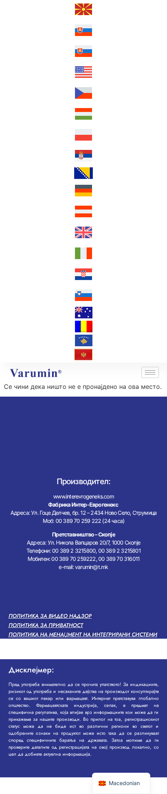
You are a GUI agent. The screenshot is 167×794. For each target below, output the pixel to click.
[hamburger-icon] (150, 372)
